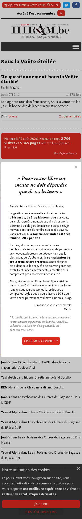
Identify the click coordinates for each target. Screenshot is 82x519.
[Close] (76, 167)
